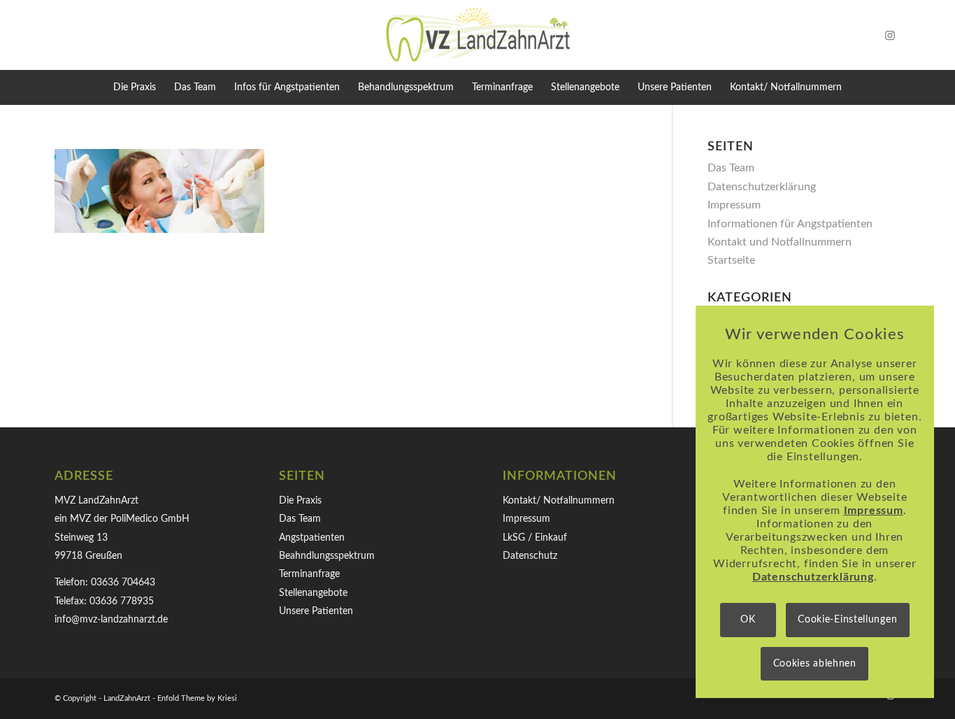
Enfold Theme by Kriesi (197, 698)
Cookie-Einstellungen (847, 620)
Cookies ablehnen (814, 664)
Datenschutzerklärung (762, 186)
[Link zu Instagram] (889, 34)
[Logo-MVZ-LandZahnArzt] (477, 35)
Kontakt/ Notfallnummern (559, 501)
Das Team (731, 167)
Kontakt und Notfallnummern (780, 242)
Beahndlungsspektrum (327, 556)
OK (747, 620)
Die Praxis (300, 501)
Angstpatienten (312, 538)
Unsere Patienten (316, 611)
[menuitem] (134, 87)
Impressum (734, 205)
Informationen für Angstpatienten (790, 223)
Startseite (731, 260)
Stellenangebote (313, 593)
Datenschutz (530, 556)
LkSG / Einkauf (535, 538)
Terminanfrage (309, 574)
